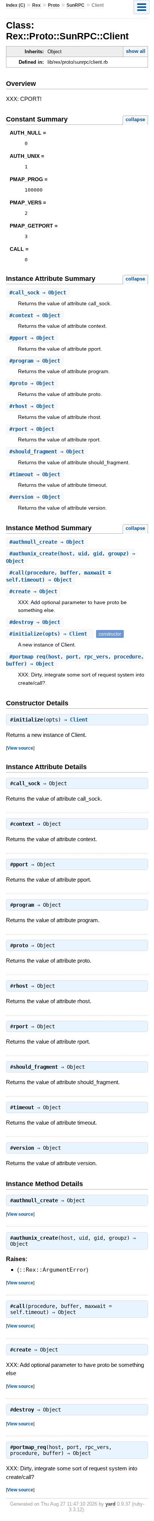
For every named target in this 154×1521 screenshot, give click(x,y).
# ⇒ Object (37, 293)
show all (135, 51)
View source (20, 748)
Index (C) (15, 5)
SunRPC (75, 5)
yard (110, 1504)
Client (79, 720)
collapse (135, 119)
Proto (53, 5)
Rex (36, 5)
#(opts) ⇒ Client (49, 634)
